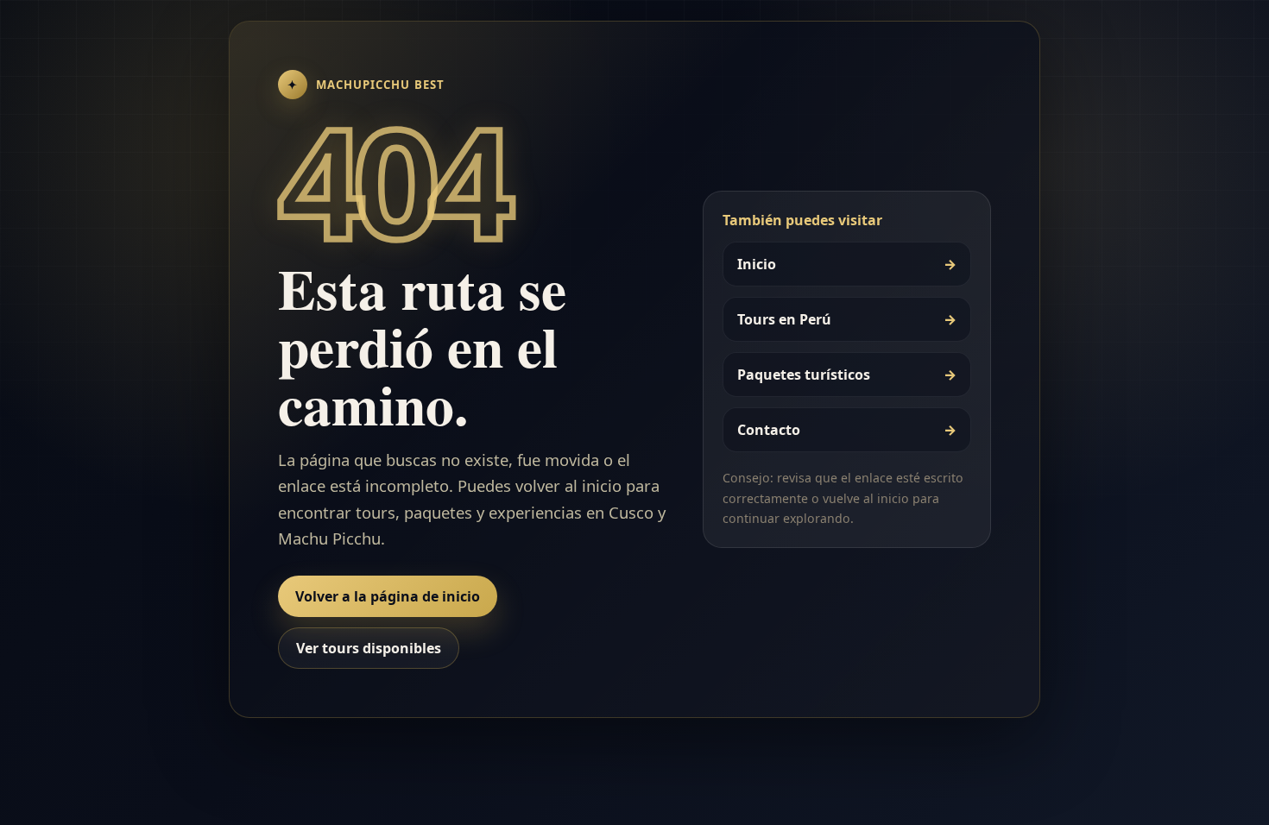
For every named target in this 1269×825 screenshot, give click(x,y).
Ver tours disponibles (368, 648)
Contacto (846, 429)
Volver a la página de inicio (387, 596)
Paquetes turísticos (846, 374)
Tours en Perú (846, 319)
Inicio (846, 264)
